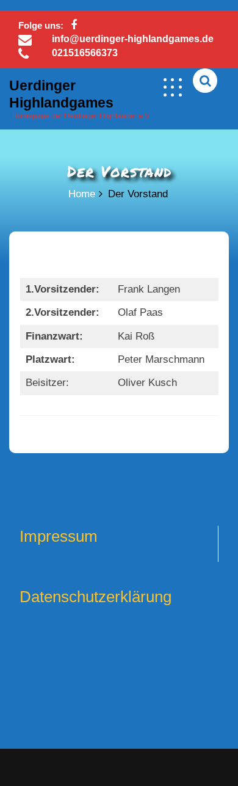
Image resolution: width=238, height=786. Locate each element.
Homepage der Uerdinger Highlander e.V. (81, 116)
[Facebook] (73, 25)
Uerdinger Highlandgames (61, 94)
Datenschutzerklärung (95, 597)
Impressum (59, 536)
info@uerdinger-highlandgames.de (133, 39)
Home (81, 194)
